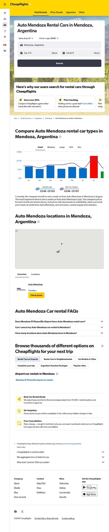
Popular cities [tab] (80, 365)
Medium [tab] (51, 147)
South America (26, 118)
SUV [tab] (71, 147)
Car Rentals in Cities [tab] (87, 359)
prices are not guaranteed (72, 444)
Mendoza (48, 118)
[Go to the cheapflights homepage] (20, 4)
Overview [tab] (22, 274)
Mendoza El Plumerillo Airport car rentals (34, 380)
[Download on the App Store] (89, 494)
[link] (36, 295)
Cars (15, 118)
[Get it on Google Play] (89, 487)
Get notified (87, 103)
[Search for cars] (5, 25)
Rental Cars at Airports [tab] (28, 359)
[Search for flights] (5, 13)
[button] (5, 4)
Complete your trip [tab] (26, 365)
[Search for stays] (5, 19)
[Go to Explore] (5, 37)
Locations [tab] (35, 274)
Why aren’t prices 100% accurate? (33, 462)
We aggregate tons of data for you (33, 457)
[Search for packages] (5, 31)
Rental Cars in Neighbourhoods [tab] (58, 359)
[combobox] (26, 38)
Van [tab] (79, 147)
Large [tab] (62, 147)
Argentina (38, 118)
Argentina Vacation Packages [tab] (54, 365)
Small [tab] (40, 147)
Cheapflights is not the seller (30, 452)
